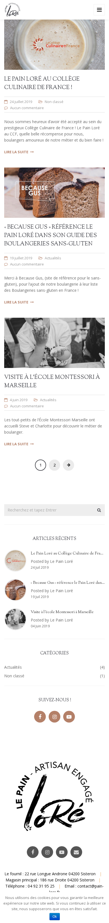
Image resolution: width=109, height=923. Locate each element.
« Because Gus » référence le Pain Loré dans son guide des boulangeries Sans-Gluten (50, 235)
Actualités (53, 257)
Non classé (54, 101)
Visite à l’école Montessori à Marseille (62, 612)
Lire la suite (16, 151)
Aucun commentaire (27, 107)
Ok (55, 917)
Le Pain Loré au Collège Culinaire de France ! (42, 83)
